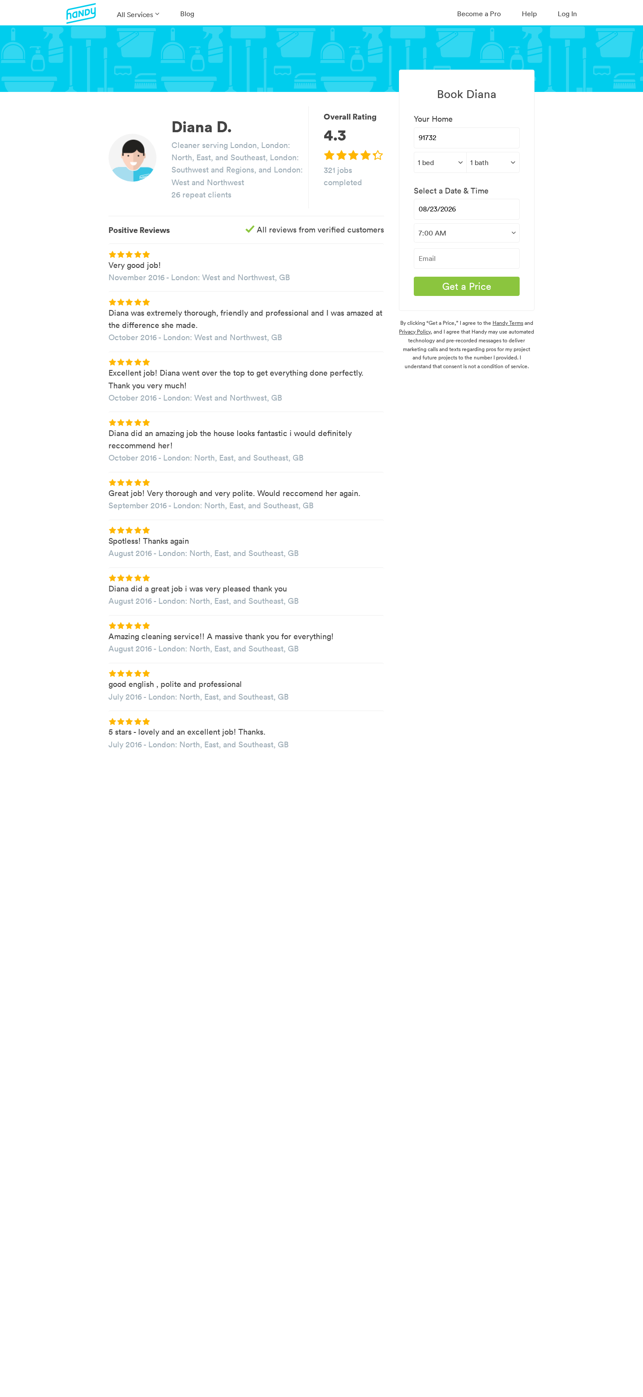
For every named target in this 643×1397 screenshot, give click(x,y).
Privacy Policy (414, 331)
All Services (135, 14)
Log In (567, 13)
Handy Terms (508, 323)
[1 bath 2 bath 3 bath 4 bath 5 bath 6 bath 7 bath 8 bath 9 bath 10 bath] (492, 162)
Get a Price (466, 286)
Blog (187, 13)
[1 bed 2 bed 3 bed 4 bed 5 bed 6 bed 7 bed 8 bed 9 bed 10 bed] (440, 162)
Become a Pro (479, 13)
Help (529, 13)
